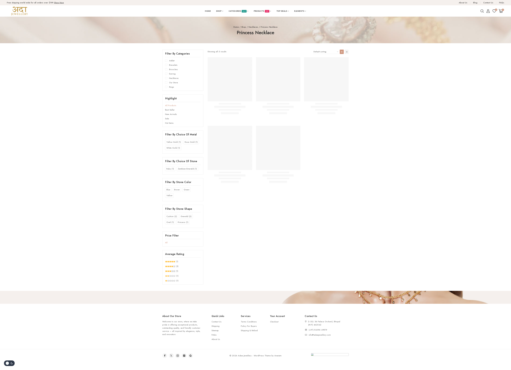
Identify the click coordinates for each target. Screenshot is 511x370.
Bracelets (173, 65)
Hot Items (169, 123)
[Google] (190, 355)
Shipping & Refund (249, 330)
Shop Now (59, 2)
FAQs (501, 2)
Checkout (274, 321)
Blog (475, 2)
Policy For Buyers (249, 326)
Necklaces (174, 78)
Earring (172, 73)
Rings (171, 87)
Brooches (173, 69)
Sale (167, 118)
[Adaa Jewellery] (20, 11)
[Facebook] (164, 355)
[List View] (347, 52)
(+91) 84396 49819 (318, 329)
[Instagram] (177, 355)
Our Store (173, 82)
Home (208, 11)
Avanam (277, 355)
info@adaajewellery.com (320, 334)
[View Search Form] (482, 11)
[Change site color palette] (9, 363)
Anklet (171, 60)
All (166, 242)
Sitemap (215, 330)
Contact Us (488, 2)
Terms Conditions (249, 321)
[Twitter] (171, 355)
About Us (463, 2)
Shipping (215, 326)
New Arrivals (171, 114)
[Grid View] (342, 52)
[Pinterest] (184, 355)
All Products (170, 105)
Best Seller (170, 109)
